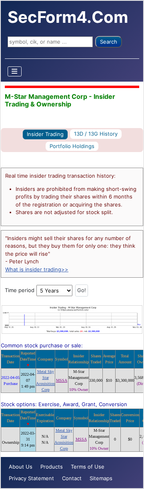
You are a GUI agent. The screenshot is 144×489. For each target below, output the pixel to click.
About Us (20, 466)
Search (108, 41)
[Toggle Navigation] (15, 71)
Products (51, 466)
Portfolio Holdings (72, 146)
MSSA (61, 380)
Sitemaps (101, 478)
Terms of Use (87, 466)
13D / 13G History (96, 133)
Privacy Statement (31, 478)
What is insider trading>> (36, 269)
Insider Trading (45, 134)
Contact (72, 478)
